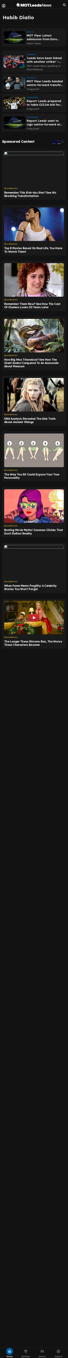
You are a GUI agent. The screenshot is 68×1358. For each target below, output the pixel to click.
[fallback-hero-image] (14, 37)
